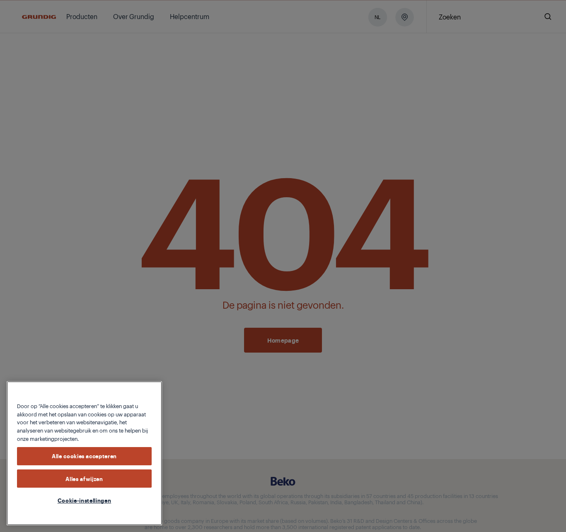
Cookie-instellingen (84, 500)
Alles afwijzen (84, 478)
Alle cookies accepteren (84, 455)
